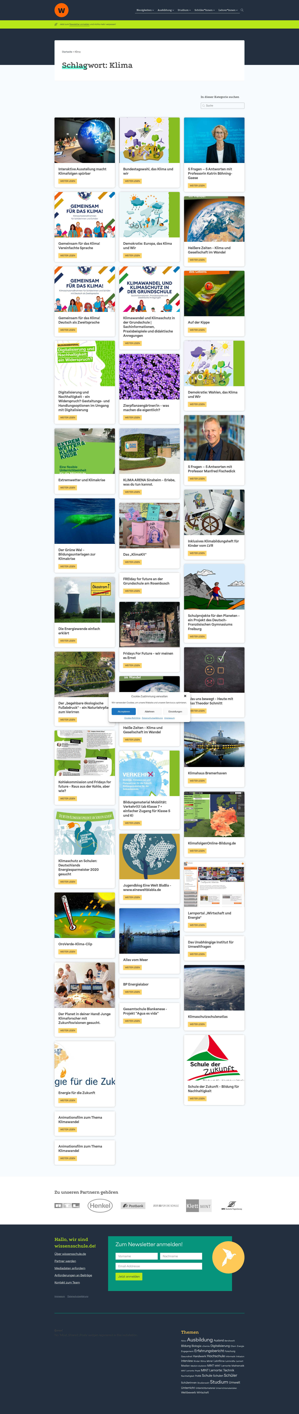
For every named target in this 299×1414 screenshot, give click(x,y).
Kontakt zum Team (67, 1282)
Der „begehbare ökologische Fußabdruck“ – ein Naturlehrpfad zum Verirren (84, 707)
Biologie (197, 1345)
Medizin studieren (198, 1366)
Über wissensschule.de (70, 1254)
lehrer (210, 1361)
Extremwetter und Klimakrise (81, 480)
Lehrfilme (219, 1361)
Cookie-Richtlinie (132, 718)
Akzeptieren (124, 711)
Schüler (230, 1375)
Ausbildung (200, 1339)
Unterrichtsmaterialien (226, 1388)
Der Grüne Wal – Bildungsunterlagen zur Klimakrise (76, 554)
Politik (198, 1376)
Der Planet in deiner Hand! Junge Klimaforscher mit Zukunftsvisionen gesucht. (84, 1018)
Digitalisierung (220, 1346)
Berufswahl (230, 1341)
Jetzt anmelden (129, 1276)
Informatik (230, 1356)
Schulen (218, 1375)
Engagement (187, 1351)
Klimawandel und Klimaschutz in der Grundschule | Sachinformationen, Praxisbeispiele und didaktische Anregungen (149, 326)
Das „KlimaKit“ (135, 554)
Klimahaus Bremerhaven (207, 773)
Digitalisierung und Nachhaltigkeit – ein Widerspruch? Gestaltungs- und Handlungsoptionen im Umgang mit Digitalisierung (83, 401)
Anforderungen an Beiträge (73, 1275)
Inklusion (240, 1356)
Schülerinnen (189, 1382)
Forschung (230, 1351)
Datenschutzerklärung (152, 718)
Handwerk (199, 1356)
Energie (240, 1346)
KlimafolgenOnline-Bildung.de (212, 843)
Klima (203, 1361)
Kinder (197, 1361)
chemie (206, 1346)
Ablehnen (149, 711)
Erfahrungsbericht (209, 1351)
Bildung (186, 1346)
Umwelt (234, 1382)
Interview (187, 1360)
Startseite (67, 51)
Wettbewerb (188, 1392)
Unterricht (188, 1387)
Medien (185, 1365)
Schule (207, 1375)
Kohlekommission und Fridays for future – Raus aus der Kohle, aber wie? (84, 786)
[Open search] (242, 10)
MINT (210, 1365)
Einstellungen (175, 711)
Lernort (239, 1361)
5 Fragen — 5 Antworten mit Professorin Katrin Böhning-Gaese (210, 173)
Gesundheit (186, 1356)
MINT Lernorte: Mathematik (229, 1366)
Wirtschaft (203, 1392)
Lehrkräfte (230, 1361)
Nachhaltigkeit (187, 1376)
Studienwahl (203, 1383)
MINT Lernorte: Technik (217, 1370)
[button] (185, 696)
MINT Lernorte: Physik (190, 1371)
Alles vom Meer (135, 960)
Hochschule (216, 1356)
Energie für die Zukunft (76, 1093)
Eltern (233, 1346)
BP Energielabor (136, 984)
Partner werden (65, 1261)
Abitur (183, 1341)
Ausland (219, 1340)
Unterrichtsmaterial (205, 1388)
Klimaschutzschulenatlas (208, 1016)
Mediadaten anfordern (70, 1268)
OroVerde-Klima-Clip (75, 944)
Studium (219, 1381)
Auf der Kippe (199, 322)
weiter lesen (67, 181)
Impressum (169, 718)
